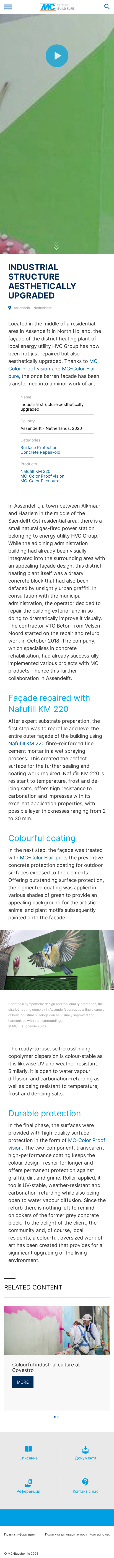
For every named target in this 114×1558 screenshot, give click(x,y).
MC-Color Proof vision (42, 476)
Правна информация (19, 1534)
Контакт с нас (99, 1534)
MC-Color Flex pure (39, 480)
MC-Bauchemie (57, 7)
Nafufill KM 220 (35, 471)
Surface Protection (39, 447)
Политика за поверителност (66, 1534)
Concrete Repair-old (40, 452)
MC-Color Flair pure (43, 857)
